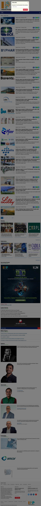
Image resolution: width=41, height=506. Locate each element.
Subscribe (25, 9)
